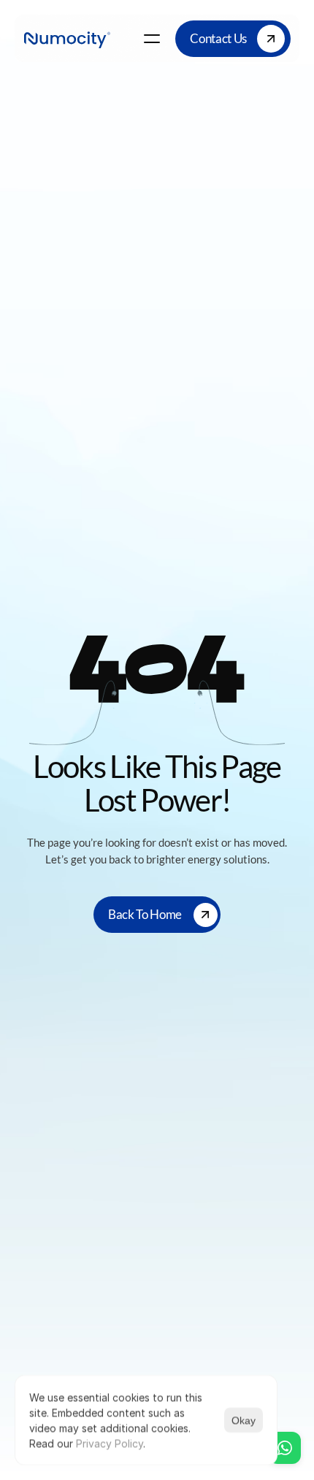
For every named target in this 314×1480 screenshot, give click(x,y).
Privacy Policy (109, 1443)
